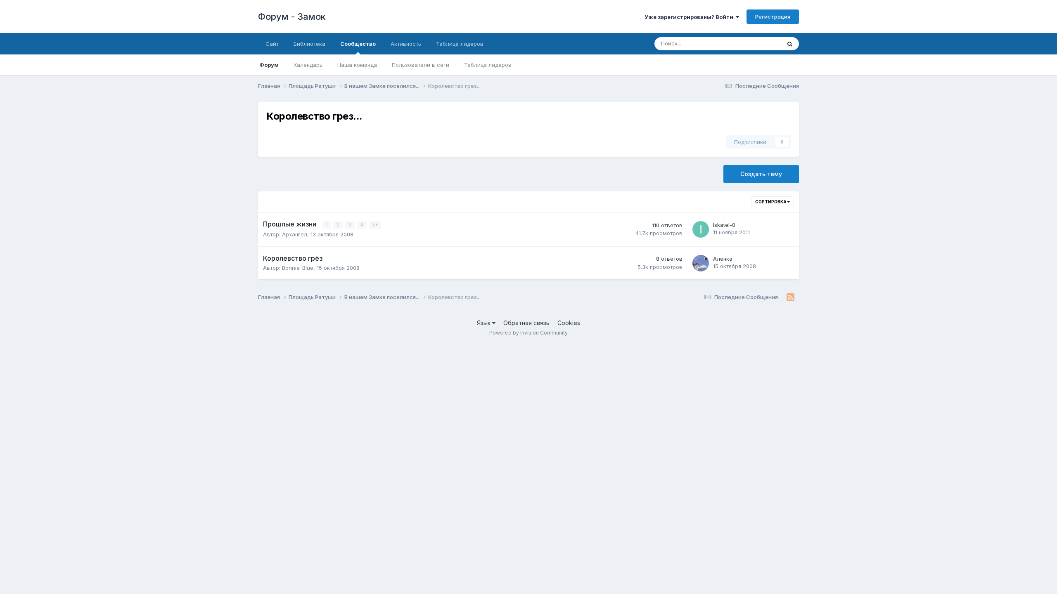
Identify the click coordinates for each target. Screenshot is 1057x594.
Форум (269, 64)
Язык (484, 322)
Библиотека (309, 43)
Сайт (272, 43)
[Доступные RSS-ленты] (790, 297)
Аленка (722, 258)
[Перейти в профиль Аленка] (700, 263)
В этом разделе (750, 43)
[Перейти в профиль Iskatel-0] (700, 229)
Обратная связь (526, 322)
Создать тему (761, 173)
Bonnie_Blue (297, 267)
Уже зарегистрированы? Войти (690, 17)
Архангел (294, 234)
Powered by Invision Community (528, 333)
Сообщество (358, 43)
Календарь (308, 64)
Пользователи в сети (420, 64)
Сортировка (771, 201)
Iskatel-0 (724, 225)
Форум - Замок (292, 16)
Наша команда (357, 64)
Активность (406, 43)
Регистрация (772, 16)
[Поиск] (790, 43)
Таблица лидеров (488, 64)
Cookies (568, 322)
